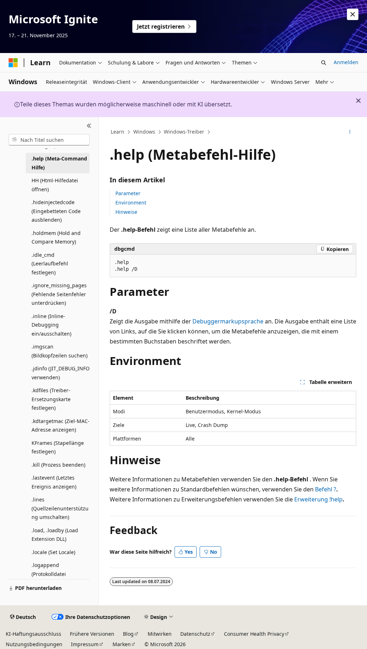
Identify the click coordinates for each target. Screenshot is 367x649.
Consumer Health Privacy (254, 633)
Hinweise (126, 211)
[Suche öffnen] (323, 62)
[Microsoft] (13, 62)
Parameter (127, 193)
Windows (144, 131)
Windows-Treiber (184, 131)
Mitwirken (160, 633)
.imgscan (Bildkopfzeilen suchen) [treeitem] (59, 351)
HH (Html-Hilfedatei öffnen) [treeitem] (55, 185)
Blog (128, 633)
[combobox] (49, 139)
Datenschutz (195, 633)
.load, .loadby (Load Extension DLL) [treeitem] (55, 535)
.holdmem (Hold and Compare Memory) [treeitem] (56, 237)
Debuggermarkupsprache (227, 321)
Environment (130, 202)
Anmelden (346, 62)
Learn (117, 131)
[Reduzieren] (89, 125)
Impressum (85, 644)
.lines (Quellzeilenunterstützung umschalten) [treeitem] (60, 508)
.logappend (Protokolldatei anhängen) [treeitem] (49, 574)
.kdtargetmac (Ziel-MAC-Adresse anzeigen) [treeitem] (61, 425)
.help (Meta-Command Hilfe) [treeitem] (59, 163)
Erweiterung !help (318, 499)
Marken (122, 644)
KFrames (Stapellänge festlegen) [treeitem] (58, 447)
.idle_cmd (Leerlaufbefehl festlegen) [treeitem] (50, 263)
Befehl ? (325, 489)
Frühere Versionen (92, 633)
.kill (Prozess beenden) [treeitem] (58, 464)
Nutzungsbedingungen (34, 644)
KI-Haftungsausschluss (33, 633)
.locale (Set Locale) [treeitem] (53, 552)
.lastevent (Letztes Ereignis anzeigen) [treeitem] (54, 482)
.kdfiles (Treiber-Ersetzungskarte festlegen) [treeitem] (51, 399)
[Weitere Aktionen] (349, 132)
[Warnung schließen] (352, 14)
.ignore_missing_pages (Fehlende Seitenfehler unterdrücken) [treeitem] (59, 294)
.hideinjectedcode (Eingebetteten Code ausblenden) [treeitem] (56, 211)
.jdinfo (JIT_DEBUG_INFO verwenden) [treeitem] (61, 373)
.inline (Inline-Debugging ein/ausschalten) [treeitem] (51, 325)
